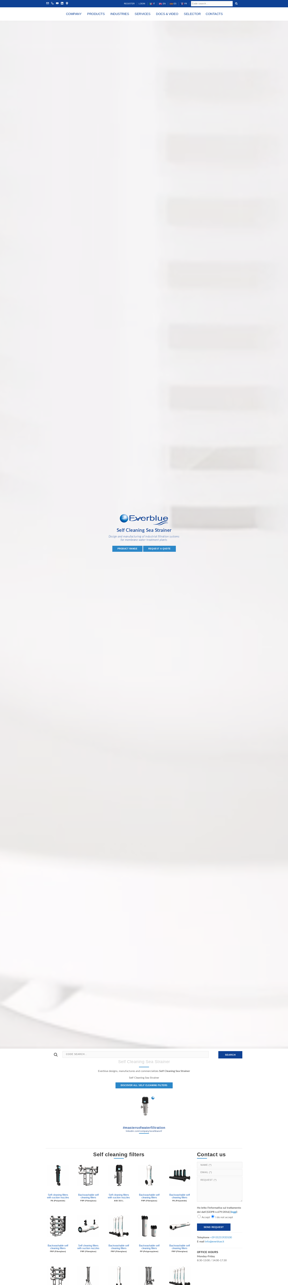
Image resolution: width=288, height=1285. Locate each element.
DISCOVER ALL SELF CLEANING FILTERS (144, 1085)
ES (174, 3)
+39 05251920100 (221, 1237)
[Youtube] (57, 3)
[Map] (67, 3)
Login (142, 3)
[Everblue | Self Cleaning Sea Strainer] (144, 521)
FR (185, 3)
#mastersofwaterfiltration (144, 1129)
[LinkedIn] (62, 3)
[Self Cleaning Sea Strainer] (144, 1106)
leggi (233, 1212)
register (129, 3)
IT (153, 3)
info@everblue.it (214, 1241)
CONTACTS (214, 14)
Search (230, 1054)
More (57, 1186)
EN (164, 3)
